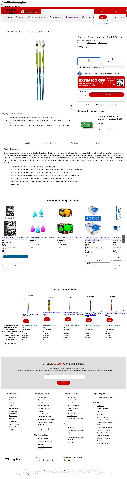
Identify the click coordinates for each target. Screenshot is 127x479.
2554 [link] (10, 242)
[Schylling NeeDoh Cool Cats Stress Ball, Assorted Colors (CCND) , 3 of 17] (70, 221)
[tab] (27, 143)
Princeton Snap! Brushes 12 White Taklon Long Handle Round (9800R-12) (93, 313)
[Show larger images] (71, 106)
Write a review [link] (91, 43)
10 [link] (64, 240)
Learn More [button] (116, 73)
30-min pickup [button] (6, 249)
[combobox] (67, 12)
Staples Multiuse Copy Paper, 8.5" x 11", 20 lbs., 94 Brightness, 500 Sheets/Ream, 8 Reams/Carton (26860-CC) (98, 239)
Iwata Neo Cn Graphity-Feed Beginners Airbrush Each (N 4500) (110, 118)
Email (46, 375)
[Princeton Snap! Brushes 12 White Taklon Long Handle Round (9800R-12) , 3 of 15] (95, 305)
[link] (22, 2)
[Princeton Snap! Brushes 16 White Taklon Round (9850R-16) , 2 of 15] (74, 306)
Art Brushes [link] (20, 32)
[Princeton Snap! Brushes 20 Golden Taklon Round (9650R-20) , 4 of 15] (115, 305)
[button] (92, 11)
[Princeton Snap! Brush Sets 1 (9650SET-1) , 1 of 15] (53, 306)
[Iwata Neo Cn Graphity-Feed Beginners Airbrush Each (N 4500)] (87, 125)
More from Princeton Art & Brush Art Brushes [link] (40, 32)
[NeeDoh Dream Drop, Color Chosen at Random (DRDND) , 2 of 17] (43, 221)
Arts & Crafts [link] (12, 32)
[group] (15, 239)
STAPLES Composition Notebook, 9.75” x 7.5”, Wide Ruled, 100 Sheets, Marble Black (15, 239)
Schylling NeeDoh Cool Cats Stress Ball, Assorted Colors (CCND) (70, 238)
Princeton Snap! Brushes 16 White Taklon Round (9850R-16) (74, 313)
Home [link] (5, 32)
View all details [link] (17, 113)
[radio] (88, 60)
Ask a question (102, 43)
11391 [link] (93, 242)
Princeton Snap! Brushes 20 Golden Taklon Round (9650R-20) (115, 313)
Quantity (83, 91)
